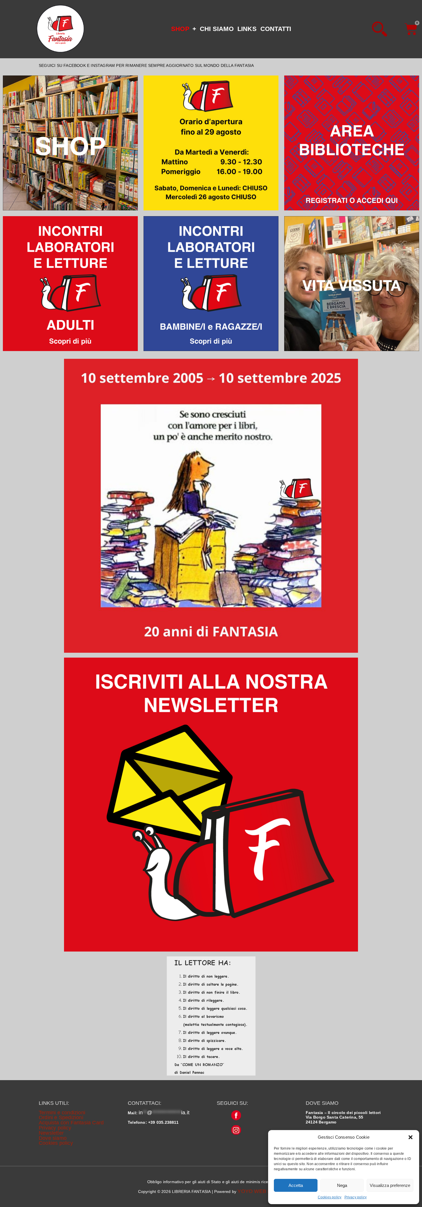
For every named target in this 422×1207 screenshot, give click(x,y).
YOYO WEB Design (260, 1191)
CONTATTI (275, 28)
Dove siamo (53, 1138)
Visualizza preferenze (390, 1185)
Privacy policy (355, 1197)
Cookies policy (330, 1197)
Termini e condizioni (62, 1112)
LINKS (247, 28)
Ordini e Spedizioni (61, 1117)
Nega (342, 1185)
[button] (410, 1137)
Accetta (296, 1185)
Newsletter (51, 1133)
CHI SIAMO (217, 28)
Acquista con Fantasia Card (71, 1122)
